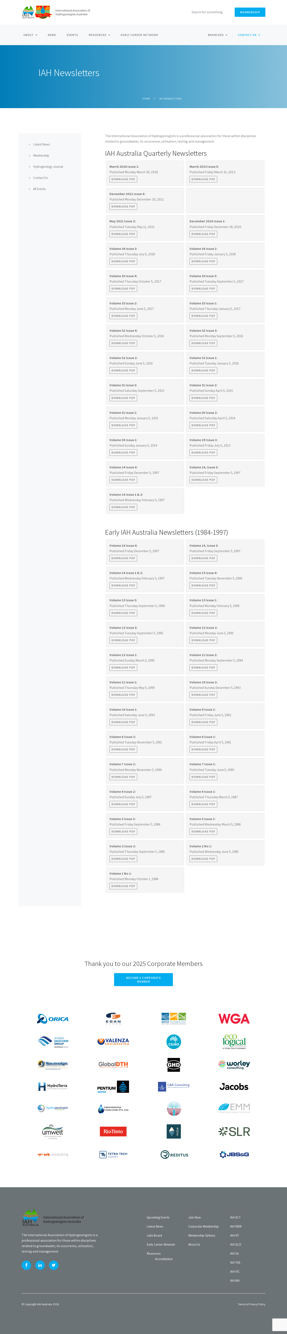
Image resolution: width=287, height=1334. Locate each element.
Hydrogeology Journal (48, 167)
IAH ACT (235, 1217)
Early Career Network (139, 35)
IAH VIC (235, 1272)
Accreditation (164, 1259)
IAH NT (234, 1235)
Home (146, 98)
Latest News (41, 144)
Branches (216, 35)
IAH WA (235, 1281)
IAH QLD (235, 1244)
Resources (98, 35)
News (52, 35)
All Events (39, 189)
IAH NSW (236, 1226)
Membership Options (201, 1235)
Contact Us (247, 35)
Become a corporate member (143, 979)
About (28, 35)
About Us (194, 1244)
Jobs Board (154, 1235)
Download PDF (123, 179)
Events (72, 35)
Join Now (194, 1217)
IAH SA (234, 1253)
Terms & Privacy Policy (251, 1304)
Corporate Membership (203, 1226)
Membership (41, 155)
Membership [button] (250, 12)
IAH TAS (235, 1263)
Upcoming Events (158, 1217)
